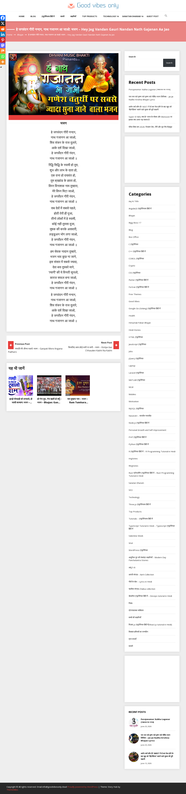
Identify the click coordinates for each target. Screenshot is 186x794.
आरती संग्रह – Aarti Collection (141, 574)
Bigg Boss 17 (135, 222)
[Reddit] (2, 29)
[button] (166, 18)
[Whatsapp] (2, 56)
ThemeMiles (12, 789)
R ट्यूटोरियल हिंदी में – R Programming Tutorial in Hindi (152, 451)
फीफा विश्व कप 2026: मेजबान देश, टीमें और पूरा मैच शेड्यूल (150, 126)
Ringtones (133, 465)
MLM (131, 387)
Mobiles (132, 394)
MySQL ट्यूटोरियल (136, 408)
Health (132, 315)
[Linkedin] (2, 34)
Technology (109, 16)
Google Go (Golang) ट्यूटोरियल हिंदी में (145, 308)
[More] (2, 62)
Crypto (132, 265)
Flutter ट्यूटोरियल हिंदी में (138, 280)
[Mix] (2, 51)
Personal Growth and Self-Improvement (147, 430)
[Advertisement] (152, 160)
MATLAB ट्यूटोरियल (137, 380)
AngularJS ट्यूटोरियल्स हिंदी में (140, 208)
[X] (2, 23)
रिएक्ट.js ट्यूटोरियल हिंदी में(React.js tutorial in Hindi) (150, 624)
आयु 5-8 (132, 567)
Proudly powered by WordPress (82, 786)
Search (132, 56)
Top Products (89, 16)
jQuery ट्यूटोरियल (136, 358)
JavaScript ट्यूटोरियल (137, 344)
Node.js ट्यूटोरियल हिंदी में (139, 422)
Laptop (132, 365)
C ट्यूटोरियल (133, 244)
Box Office (134, 237)
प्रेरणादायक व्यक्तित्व (136, 610)
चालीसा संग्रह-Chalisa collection (142, 588)
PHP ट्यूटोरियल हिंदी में (137, 437)
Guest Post (153, 16)
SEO (131, 490)
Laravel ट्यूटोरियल (136, 372)
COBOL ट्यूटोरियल (136, 258)
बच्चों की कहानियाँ (135, 617)
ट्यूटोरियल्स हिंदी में (48, 16)
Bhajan (132, 215)
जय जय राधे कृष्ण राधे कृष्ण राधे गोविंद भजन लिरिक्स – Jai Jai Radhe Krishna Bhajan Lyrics (151, 98)
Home (22, 16)
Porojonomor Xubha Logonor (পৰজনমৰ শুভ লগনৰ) (149, 89)
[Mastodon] (2, 45)
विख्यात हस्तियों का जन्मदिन (138, 631)
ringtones (133, 458)
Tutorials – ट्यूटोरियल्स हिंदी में (141, 518)
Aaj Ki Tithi (133, 201)
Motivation (134, 401)
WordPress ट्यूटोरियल (138, 550)
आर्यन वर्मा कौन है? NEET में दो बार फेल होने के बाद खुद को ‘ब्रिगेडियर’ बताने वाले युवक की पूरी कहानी (150, 108)
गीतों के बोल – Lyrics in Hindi (140, 581)
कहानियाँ (73, 16)
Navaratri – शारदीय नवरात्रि (140, 415)
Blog (33, 16)
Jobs (131, 351)
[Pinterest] (2, 40)
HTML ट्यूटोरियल (136, 337)
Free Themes (135, 294)
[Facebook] (2, 18)
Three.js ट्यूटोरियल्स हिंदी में (140, 504)
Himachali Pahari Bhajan (140, 322)
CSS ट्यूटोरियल (134, 272)
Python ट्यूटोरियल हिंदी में (139, 444)
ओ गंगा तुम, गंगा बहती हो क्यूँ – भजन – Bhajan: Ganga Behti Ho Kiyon (49, 402)
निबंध (130, 603)
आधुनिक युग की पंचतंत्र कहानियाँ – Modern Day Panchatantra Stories (147, 559)
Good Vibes (134, 301)
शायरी (62, 16)
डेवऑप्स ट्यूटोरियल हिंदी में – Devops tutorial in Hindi (150, 596)
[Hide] (1, 67)
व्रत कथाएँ (132, 638)
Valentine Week (136, 535)
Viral (131, 543)
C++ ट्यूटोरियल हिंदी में (137, 251)
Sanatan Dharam (131, 16)
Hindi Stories (135, 330)
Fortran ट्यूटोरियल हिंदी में (139, 287)
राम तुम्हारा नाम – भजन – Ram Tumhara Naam (77, 402)
